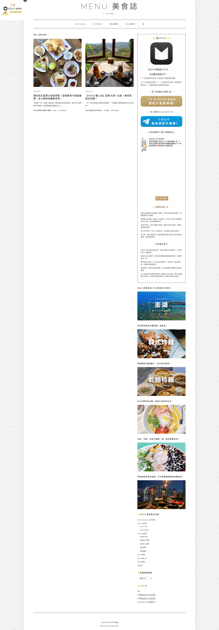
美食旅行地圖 (144, 540)
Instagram (80, 24)
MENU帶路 (141, 555)
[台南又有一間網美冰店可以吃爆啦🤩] (175, 188)
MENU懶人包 (98, 110)
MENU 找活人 (144, 530)
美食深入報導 (46, 110)
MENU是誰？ (130, 24)
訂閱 (146, 595)
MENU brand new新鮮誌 (146, 520)
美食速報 (143, 547)
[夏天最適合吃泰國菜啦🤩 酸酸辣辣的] (175, 175)
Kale (116, 622)
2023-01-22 (89, 91)
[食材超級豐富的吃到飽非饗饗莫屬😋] (161, 161)
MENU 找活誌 (142, 523)
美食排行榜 (144, 537)
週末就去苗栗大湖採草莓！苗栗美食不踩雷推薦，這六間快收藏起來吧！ (57, 97)
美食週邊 (143, 551)
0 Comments (62, 110)
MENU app (144, 526)
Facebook (98, 24)
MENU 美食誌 (109, 6)
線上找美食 (114, 24)
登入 (138, 591)
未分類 (139, 566)
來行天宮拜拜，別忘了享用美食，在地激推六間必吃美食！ (160, 231)
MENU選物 (141, 562)
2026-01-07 (37, 91)
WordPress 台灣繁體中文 (146, 602)
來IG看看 (163, 198)
